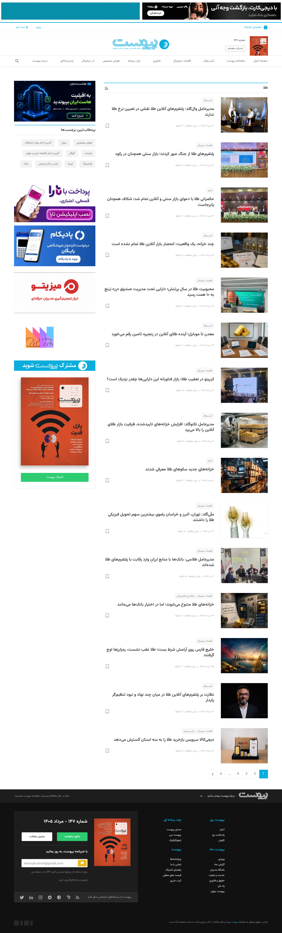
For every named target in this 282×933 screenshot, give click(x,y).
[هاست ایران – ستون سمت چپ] (54, 101)
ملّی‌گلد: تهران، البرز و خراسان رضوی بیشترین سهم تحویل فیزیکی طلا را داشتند (161, 517)
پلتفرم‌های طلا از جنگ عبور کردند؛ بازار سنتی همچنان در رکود (164, 154)
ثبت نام (21, 27)
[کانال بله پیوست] (70, 11)
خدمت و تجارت (217, 875)
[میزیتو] (54, 292)
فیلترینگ (87, 164)
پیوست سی (175, 835)
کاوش (221, 840)
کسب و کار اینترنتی (48, 164)
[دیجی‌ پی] (211, 11)
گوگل (72, 153)
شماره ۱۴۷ (239, 40)
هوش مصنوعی (84, 143)
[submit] (82, 863)
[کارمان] (54, 336)
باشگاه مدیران (217, 870)
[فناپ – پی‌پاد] (54, 245)
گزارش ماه (219, 865)
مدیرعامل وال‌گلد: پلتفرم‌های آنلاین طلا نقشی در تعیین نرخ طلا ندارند (163, 112)
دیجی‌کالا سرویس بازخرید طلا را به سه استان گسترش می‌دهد (164, 739)
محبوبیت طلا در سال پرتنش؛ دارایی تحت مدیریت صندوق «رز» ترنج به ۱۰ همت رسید (159, 292)
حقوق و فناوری (217, 881)
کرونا (70, 164)
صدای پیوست (174, 830)
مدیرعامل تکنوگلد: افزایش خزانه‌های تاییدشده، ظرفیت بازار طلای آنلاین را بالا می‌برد (161, 427)
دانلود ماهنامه (72, 837)
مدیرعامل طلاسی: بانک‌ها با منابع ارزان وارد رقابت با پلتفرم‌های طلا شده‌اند (159, 562)
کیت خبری (175, 881)
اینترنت (88, 153)
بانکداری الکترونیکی (185, 596)
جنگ (26, 164)
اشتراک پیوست (54, 477)
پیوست (234, 922)
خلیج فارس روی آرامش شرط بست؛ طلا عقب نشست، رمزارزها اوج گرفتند (160, 652)
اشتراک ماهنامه (235, 48)
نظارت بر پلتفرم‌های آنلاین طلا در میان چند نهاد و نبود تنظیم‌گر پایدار (163, 697)
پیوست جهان (218, 891)
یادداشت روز (218, 835)
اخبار (210, 190)
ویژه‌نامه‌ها (175, 859)
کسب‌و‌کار (207, 100)
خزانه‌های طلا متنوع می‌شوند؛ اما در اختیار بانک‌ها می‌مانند (165, 604)
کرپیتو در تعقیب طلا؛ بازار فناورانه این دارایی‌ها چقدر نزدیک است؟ (160, 379)
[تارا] (54, 202)
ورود (38, 27)
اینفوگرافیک (175, 840)
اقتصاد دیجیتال (204, 145)
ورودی (221, 859)
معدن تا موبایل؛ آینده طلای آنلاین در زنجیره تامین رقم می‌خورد (163, 334)
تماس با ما (176, 865)
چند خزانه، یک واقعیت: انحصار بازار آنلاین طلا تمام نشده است (163, 244)
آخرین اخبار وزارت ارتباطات (38, 143)
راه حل (221, 886)
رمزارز (63, 143)
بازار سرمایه (189, 731)
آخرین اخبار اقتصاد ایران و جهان (42, 153)
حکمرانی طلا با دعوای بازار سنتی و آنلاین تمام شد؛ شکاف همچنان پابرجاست (160, 202)
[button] (17, 61)
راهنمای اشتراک (253, 27)
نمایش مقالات (37, 837)
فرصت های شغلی (172, 875)
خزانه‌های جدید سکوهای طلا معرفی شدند (179, 469)
